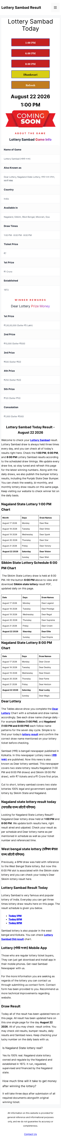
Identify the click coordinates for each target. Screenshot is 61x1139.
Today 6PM (15, 919)
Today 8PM (15, 923)
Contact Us (30, 1134)
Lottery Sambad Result (21, 7)
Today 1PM (15, 915)
